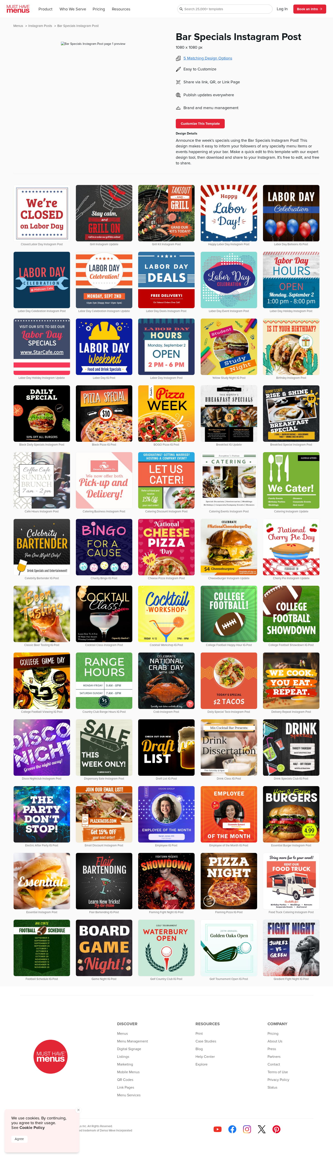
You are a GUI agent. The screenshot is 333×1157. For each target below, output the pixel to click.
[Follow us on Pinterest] (276, 1129)
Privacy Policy (278, 1080)
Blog (199, 1049)
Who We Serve (73, 9)
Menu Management (132, 1041)
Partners (274, 1057)
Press (272, 1049)
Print (199, 1033)
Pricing (99, 9)
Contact (274, 1064)
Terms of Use (278, 1072)
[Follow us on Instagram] (247, 1129)
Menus (18, 26)
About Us (275, 1041)
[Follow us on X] (261, 1129)
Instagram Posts (40, 26)
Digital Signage (129, 1049)
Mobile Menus (128, 1072)
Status (272, 1087)
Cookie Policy (32, 1127)
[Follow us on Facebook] (232, 1129)
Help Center (205, 1057)
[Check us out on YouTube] (217, 1129)
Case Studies (205, 1041)
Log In (282, 9)
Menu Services (128, 1095)
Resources (121, 9)
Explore (201, 1064)
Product (45, 9)
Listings (123, 1057)
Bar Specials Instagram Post (78, 26)
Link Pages (125, 1087)
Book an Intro (307, 9)
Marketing (125, 1064)
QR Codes (125, 1080)
